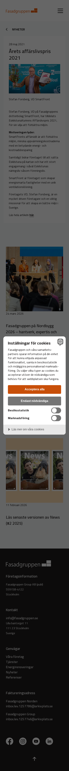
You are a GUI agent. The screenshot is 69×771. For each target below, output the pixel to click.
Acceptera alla (35, 389)
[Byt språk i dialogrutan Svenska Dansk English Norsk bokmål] (60, 342)
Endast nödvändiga (34, 400)
